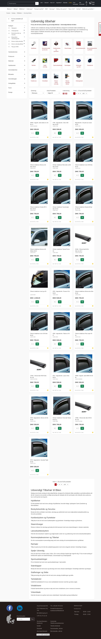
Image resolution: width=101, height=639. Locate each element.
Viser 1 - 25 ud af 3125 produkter (82, 90)
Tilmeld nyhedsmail (55, 625)
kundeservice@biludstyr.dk (57, 610)
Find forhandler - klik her (56, 628)
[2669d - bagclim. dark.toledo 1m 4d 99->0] (39, 110)
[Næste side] (86, 93)
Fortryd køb (53, 621)
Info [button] (41, 2)
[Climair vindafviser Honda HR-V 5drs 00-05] (39, 195)
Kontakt (39, 625)
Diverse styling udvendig (17, 41)
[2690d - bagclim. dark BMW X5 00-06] (84, 363)
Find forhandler (76, 3)
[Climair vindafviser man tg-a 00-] (39, 279)
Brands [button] (46, 2)
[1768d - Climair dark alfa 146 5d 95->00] (84, 406)
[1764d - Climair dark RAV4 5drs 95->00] (39, 363)
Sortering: (33, 90)
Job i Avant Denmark (42, 631)
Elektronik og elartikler (87, 9)
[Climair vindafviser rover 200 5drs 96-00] (84, 153)
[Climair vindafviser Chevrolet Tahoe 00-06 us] (62, 406)
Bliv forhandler (82, 3)
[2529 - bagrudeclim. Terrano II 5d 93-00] (62, 279)
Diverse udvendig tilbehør (17, 44)
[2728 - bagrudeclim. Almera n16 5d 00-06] (39, 406)
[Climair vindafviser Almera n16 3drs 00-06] (39, 153)
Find (32, 619)
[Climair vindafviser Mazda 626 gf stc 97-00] (84, 195)
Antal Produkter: (51, 90)
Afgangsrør (14, 28)
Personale (39, 628)
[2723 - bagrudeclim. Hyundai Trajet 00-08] (39, 448)
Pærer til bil (71, 9)
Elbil (46, 9)
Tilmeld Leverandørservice (57, 623)
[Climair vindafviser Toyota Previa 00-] (62, 237)
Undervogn (29, 9)
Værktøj (78, 9)
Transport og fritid (38, 9)
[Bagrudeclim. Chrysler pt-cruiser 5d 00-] (84, 110)
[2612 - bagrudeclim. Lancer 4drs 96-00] (62, 363)
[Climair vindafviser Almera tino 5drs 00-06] (84, 279)
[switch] (9, 28)
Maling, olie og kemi (61, 9)
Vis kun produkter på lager (16, 19)
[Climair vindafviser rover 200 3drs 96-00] (39, 321)
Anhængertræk (15, 30)
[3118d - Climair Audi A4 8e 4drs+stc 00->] (84, 237)
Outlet (70, 2)
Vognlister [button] (58, 2)
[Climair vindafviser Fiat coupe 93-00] (84, 321)
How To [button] (52, 2)
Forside (8, 13)
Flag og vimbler (15, 46)
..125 (83, 93)
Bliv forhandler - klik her (56, 631)
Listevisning (66, 90)
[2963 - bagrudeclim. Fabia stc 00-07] (62, 321)
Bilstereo (9, 9)
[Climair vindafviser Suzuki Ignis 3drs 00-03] (62, 195)
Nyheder (65, 2)
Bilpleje (15, 9)
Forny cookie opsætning (43, 634)
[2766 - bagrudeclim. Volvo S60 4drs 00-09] (62, 110)
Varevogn (51, 9)
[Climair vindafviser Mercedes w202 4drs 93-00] (62, 153)
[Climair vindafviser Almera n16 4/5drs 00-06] (39, 237)
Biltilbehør (21, 9)
